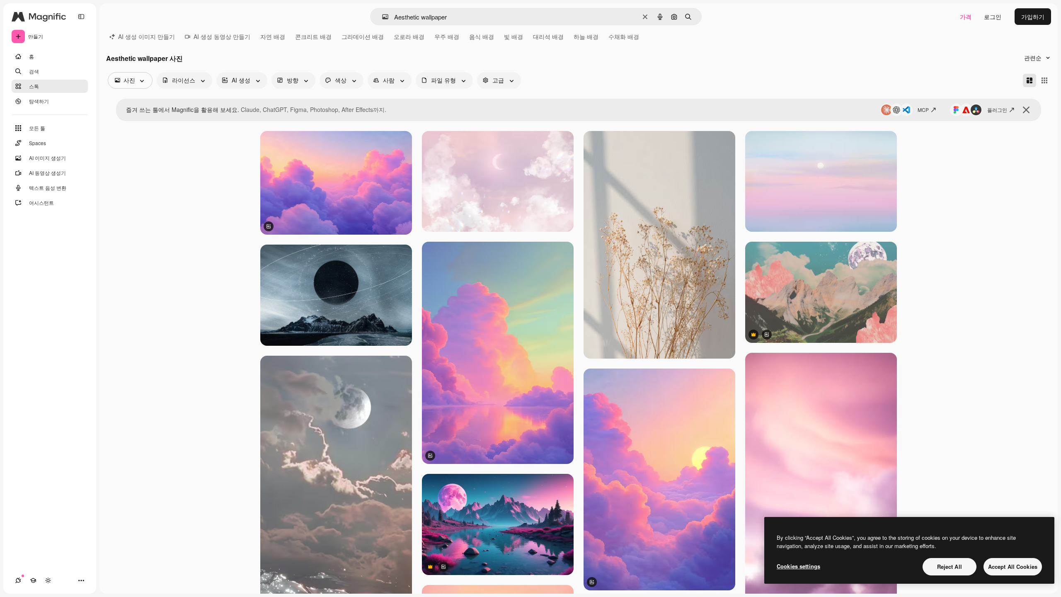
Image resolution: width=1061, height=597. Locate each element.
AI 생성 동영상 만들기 (222, 36)
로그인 (992, 16)
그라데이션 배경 (363, 36)
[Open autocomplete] (382, 17)
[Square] (1044, 80)
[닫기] (1026, 110)
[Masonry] (1029, 80)
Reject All (949, 566)
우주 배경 (446, 36)
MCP (923, 109)
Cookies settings (798, 566)
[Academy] (33, 580)
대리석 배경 (548, 36)
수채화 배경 (623, 36)
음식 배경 (481, 36)
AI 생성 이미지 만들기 (146, 36)
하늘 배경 (586, 36)
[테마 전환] (48, 580)
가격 (965, 16)
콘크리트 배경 (313, 36)
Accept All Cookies (1012, 566)
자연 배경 (272, 36)
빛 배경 (513, 36)
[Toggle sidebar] (81, 16)
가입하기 (1032, 16)
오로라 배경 (409, 36)
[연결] (18, 580)
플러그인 (997, 109)
